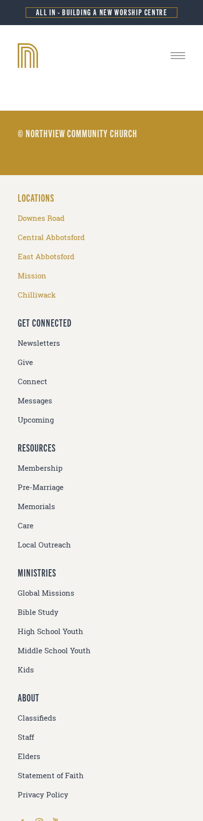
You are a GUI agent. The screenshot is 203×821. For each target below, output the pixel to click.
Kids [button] (26, 670)
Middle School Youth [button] (54, 650)
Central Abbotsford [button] (51, 237)
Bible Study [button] (38, 612)
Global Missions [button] (46, 593)
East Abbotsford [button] (46, 256)
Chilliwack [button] (37, 295)
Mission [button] (32, 276)
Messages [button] (35, 400)
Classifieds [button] (37, 718)
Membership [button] (40, 468)
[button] (178, 55)
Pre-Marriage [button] (41, 487)
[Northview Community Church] (101, 55)
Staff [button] (26, 737)
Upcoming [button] (36, 420)
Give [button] (25, 362)
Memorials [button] (36, 506)
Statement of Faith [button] (51, 775)
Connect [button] (32, 381)
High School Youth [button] (50, 631)
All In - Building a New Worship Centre (102, 12)
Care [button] (26, 525)
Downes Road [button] (41, 218)
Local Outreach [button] (44, 545)
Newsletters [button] (39, 343)
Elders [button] (29, 756)
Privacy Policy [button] (43, 795)
